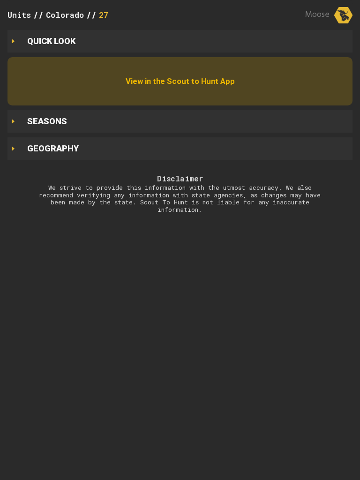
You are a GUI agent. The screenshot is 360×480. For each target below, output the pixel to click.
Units (19, 14)
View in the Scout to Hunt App (180, 81)
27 (103, 14)
